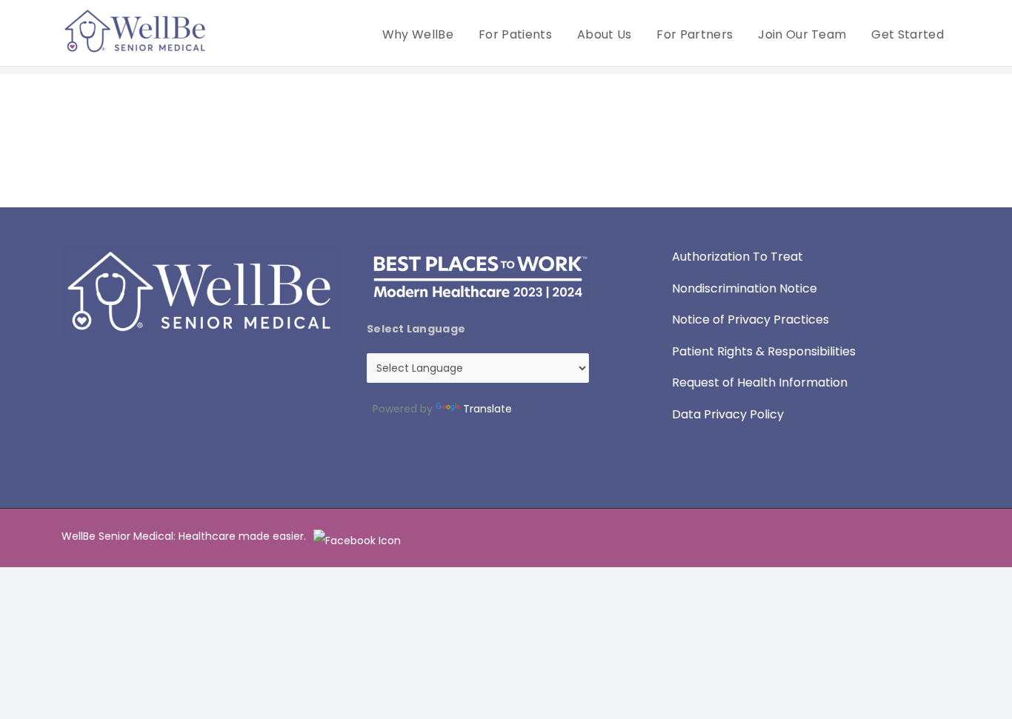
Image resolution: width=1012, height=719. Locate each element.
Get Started (907, 34)
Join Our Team (802, 34)
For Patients (515, 34)
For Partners (694, 34)
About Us (604, 34)
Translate (487, 408)
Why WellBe (417, 34)
